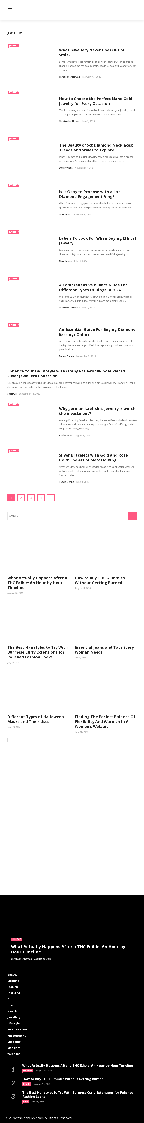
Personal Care (17, 1029)
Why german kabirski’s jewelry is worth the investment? (97, 411)
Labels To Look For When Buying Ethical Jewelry (97, 241)
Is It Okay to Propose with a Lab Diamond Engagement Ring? (90, 194)
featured (13, 993)
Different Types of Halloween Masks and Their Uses (35, 719)
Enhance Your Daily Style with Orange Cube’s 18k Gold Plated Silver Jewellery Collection (66, 373)
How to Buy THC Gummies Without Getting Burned (100, 580)
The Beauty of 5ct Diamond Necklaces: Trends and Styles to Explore (96, 148)
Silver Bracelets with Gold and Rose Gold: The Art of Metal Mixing (93, 458)
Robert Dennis (66, 356)
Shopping (14, 1041)
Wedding (13, 1054)
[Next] (16, 740)
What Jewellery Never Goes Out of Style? (91, 52)
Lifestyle (16, 939)
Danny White (66, 167)
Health (12, 1011)
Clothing (13, 980)
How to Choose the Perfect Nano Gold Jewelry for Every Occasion (95, 101)
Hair (10, 1005)
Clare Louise (65, 214)
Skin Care (13, 1048)
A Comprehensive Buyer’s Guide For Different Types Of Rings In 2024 (93, 287)
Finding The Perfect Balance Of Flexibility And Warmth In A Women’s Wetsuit (105, 721)
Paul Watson (65, 435)
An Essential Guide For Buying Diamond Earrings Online (97, 332)
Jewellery (14, 45)
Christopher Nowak (69, 76)
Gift (10, 999)
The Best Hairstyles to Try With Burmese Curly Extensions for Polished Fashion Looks (37, 652)
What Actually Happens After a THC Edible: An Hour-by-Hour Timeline (37, 582)
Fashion (12, 987)
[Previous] (10, 740)
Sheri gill (12, 393)
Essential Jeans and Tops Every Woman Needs (104, 650)
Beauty (12, 974)
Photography (16, 1035)
